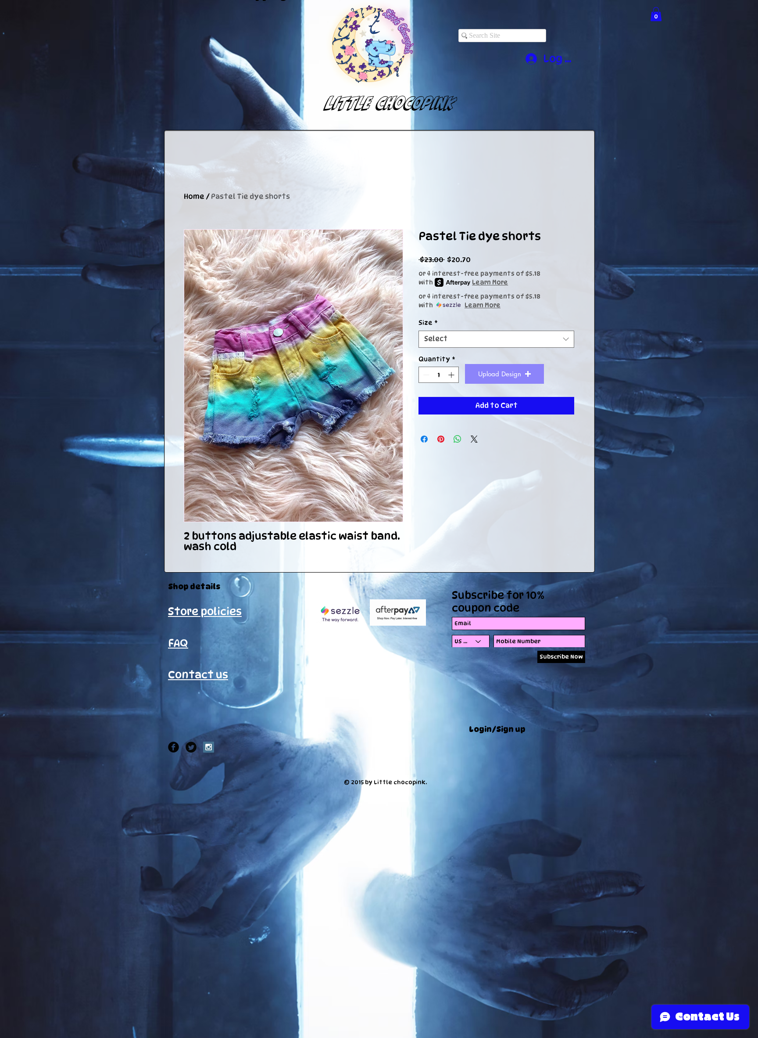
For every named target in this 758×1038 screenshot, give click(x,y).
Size (428, 322)
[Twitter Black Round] (191, 747)
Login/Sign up (497, 729)
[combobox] (496, 339)
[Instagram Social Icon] (208, 747)
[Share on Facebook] (424, 439)
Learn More (490, 282)
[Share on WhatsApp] (457, 439)
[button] (656, 14)
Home (194, 196)
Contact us (198, 674)
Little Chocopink (382, 103)
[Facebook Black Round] (173, 747)
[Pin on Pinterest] (441, 439)
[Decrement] (425, 374)
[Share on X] (474, 439)
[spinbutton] (439, 374)
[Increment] (452, 374)
